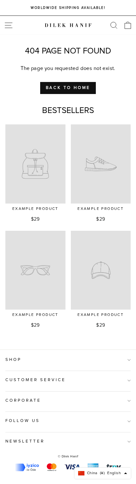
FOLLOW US (22, 421)
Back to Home (68, 88)
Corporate (23, 401)
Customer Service (35, 380)
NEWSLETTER (25, 441)
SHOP (13, 360)
